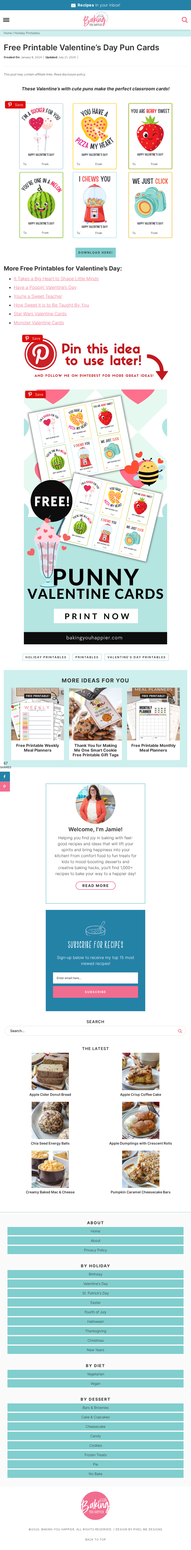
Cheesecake (95, 1426)
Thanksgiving (95, 1331)
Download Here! (95, 252)
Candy (95, 1436)
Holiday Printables (46, 657)
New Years (95, 1350)
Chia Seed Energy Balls (50, 1143)
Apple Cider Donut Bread (50, 1094)
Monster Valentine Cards (39, 322)
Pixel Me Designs (147, 1529)
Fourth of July (95, 1312)
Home (95, 1231)
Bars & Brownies (96, 1407)
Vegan (95, 1383)
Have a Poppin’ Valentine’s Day (45, 287)
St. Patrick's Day (95, 1293)
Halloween (95, 1321)
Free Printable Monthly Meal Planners (153, 748)
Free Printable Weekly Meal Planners (37, 748)
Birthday (95, 1274)
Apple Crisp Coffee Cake (140, 1094)
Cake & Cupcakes (95, 1417)
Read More (95, 885)
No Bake (95, 1474)
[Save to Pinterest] (5, 786)
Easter (96, 1302)
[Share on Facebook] (5, 776)
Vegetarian (95, 1374)
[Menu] (6, 20)
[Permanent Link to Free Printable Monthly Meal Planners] (153, 737)
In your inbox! (99, 4)
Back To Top (95, 1539)
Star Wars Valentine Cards (40, 313)
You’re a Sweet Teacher (38, 296)
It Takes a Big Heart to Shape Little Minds (56, 278)
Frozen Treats (96, 1455)
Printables (87, 657)
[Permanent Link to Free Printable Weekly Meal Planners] (37, 737)
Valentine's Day (95, 1283)
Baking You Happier (95, 18)
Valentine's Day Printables (136, 657)
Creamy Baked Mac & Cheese (50, 1192)
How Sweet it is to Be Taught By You (51, 305)
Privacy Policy (95, 1250)
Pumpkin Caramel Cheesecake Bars (141, 1192)
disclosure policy (73, 74)
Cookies (95, 1445)
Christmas (96, 1340)
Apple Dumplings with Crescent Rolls (140, 1143)
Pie (95, 1464)
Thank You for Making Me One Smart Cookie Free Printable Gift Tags (96, 750)
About (95, 1240)
